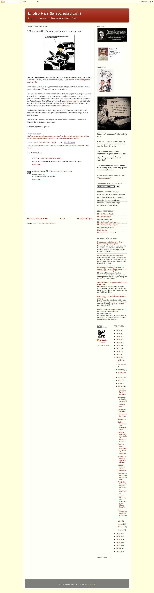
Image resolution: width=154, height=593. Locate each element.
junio (120, 383)
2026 (118, 330)
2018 (118, 354)
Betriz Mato (38, 145)
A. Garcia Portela (43, 142)
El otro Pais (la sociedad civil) (54, 13)
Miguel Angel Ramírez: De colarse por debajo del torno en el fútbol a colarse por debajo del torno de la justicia (112, 269)
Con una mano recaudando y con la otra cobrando (122, 449)
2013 (118, 542)
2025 (118, 333)
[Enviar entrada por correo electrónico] (61, 142)
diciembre (121, 360)
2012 (118, 545)
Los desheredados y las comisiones (122, 513)
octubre (121, 369)
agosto (121, 377)
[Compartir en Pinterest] (74, 142)
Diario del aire (102, 230)
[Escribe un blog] (67, 142)
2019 (118, 351)
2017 (118, 357)
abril (120, 521)
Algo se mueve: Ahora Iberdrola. (122, 467)
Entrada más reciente (37, 218)
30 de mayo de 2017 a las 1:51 (51, 158)
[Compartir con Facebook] (72, 142)
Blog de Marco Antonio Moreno (108, 222)
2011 (118, 548)
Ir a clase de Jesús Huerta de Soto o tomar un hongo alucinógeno (110, 243)
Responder (36, 164)
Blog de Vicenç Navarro (105, 227)
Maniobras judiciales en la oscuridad (122, 391)
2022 (118, 342)
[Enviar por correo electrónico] (65, 142)
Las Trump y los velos (122, 415)
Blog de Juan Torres (104, 219)
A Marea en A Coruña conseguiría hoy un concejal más (122, 402)
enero (120, 530)
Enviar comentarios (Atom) (46, 223)
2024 (118, 336)
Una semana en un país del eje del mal (122, 476)
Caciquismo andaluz (122, 410)
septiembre (122, 372)
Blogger (92, 584)
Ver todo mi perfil (103, 345)
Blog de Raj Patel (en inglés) (107, 225)
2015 (118, 536)
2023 (118, 339)
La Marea (47, 145)
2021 (118, 345)
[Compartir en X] (69, 142)
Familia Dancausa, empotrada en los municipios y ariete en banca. (110, 310)
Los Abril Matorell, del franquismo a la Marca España (122, 501)
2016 (118, 534)
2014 (118, 539)
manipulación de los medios (74, 145)
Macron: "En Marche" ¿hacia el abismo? (122, 459)
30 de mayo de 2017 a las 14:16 (60, 171)
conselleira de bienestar (70, 101)
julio (120, 380)
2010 (118, 551)
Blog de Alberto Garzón (105, 214)
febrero (121, 527)
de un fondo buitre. (63, 106)
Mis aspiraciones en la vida (107, 233)
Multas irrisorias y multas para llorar (110, 255)
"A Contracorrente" (104, 178)
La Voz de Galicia (57, 145)
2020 (118, 348)
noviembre (122, 365)
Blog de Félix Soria (104, 217)
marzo (120, 524)
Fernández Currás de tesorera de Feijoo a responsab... (122, 487)
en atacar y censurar (71, 77)
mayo (120, 386)
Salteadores (122, 419)
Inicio (62, 218)
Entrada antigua (84, 218)
